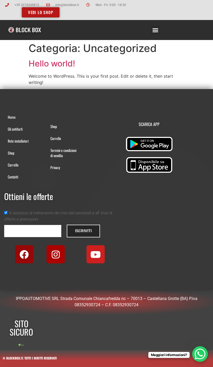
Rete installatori (18, 141)
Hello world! (52, 63)
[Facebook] (24, 254)
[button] (155, 30)
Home (12, 117)
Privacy (55, 167)
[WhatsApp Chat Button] (200, 354)
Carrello (13, 165)
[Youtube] (95, 254)
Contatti (13, 176)
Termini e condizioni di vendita (63, 153)
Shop (11, 153)
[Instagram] (55, 254)
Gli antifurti (15, 129)
